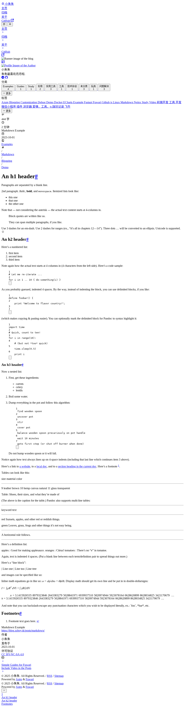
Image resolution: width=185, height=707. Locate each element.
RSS (49, 675)
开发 (178, 102)
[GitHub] (6, 77)
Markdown (127, 102)
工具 (172, 102)
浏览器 (28, 106)
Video (153, 102)
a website (25, 466)
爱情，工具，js (42, 106)
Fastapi (88, 102)
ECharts (68, 102)
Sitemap (59, 675)
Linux (117, 102)
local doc (41, 466)
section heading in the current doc (77, 466)
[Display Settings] (4, 24)
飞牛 (67, 106)
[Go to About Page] (92, 63)
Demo (50, 102)
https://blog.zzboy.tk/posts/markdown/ (23, 630)
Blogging (15, 102)
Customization (29, 102)
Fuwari (97, 102)
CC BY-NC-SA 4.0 (12, 654)
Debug (42, 102)
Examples (7, 144)
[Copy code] (10, 283)
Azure (5, 102)
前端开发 (163, 102)
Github (106, 102)
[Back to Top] (4, 691)
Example (78, 102)
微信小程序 (9, 106)
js (111, 102)
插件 (20, 106)
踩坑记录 (58, 106)
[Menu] (10, 24)
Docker (58, 102)
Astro (19, 679)
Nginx (138, 102)
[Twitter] (3, 77)
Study (145, 102)
